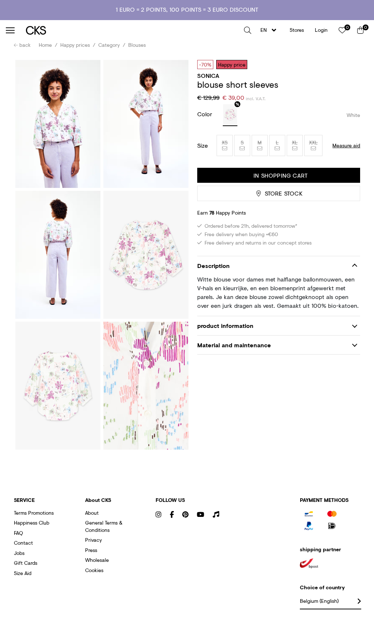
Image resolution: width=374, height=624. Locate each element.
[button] (247, 30)
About (92, 513)
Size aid (22, 573)
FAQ (18, 533)
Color (205, 114)
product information (225, 325)
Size (202, 145)
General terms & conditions (103, 526)
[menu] (10, 30)
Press (91, 550)
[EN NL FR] (270, 30)
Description (213, 265)
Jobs (19, 553)
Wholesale (97, 560)
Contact (23, 543)
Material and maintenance (234, 345)
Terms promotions (34, 513)
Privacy (93, 540)
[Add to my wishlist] (349, 64)
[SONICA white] (230, 115)
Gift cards (25, 563)
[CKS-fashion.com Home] (132, 30)
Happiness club (31, 522)
